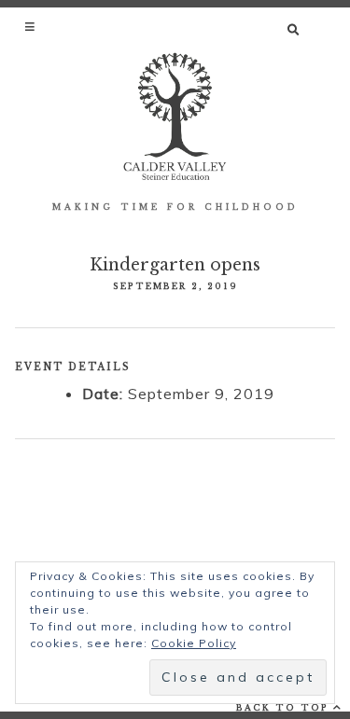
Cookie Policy (193, 643)
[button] (31, 26)
